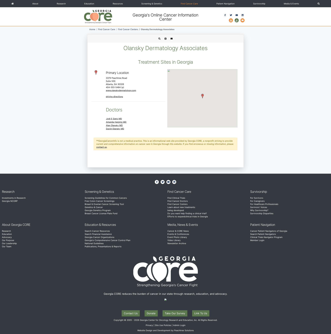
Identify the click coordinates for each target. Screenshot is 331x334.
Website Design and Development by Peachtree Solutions (165, 330)
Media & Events (291, 3)
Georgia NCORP (10, 201)
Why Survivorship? (259, 210)
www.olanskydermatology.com (121, 90)
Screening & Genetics (151, 3)
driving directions (114, 96)
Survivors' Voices (258, 207)
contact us (101, 147)
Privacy (149, 325)
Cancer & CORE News (178, 231)
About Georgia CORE (16, 225)
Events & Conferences (178, 234)
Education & (93, 225)
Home (92, 29)
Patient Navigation (225, 3)
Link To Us (200, 313)
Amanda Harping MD (116, 122)
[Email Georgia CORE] (242, 20)
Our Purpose (8, 240)
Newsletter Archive (176, 243)
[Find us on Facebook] (225, 15)
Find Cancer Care (189, 3)
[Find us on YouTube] (236, 15)
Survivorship (259, 3)
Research (61, 3)
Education (89, 3)
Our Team (6, 246)
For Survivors (256, 198)
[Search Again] (159, 38)
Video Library (174, 240)
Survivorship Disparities (261, 213)
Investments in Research (14, 198)
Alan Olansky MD (114, 125)
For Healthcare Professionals (264, 204)
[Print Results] (165, 38)
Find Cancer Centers (128, 29)
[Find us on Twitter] (231, 15)
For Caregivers (257, 201)
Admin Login (179, 325)
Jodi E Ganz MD (114, 118)
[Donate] (236, 20)
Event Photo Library (177, 237)
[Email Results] (171, 38)
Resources (118, 3)
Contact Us (131, 313)
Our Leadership (9, 243)
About (35, 3)
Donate (151, 313)
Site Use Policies (163, 325)
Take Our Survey (175, 313)
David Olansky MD (115, 128)
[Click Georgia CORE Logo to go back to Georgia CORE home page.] (98, 16)
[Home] (12, 3)
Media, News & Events (182, 225)
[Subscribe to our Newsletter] (231, 20)
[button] (318, 3)
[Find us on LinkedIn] (242, 15)
